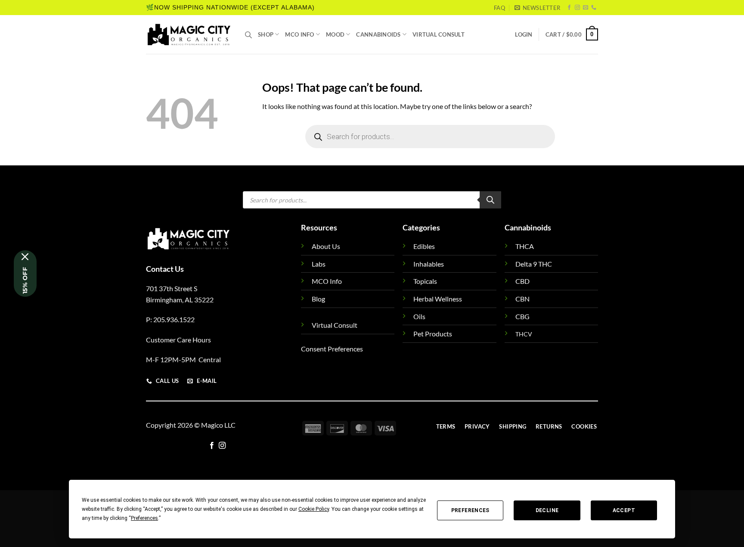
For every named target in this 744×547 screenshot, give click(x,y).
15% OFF (25, 280)
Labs (319, 264)
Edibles (424, 246)
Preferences (470, 510)
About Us (326, 246)
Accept (624, 510)
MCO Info (299, 34)
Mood (335, 34)
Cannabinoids (378, 34)
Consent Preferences (332, 349)
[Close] (25, 256)
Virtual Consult (438, 34)
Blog (318, 299)
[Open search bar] (248, 34)
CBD (522, 281)
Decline (547, 510)
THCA (524, 246)
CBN (522, 299)
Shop (265, 34)
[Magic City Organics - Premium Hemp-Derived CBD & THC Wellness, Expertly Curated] (189, 34)
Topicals (425, 281)
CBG (522, 316)
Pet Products (432, 333)
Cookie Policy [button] (313, 509)
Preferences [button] (144, 518)
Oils (419, 316)
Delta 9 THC (533, 264)
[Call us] (593, 8)
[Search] (490, 199)
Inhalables (428, 264)
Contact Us (165, 269)
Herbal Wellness (437, 299)
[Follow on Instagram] (577, 8)
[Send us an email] (585, 8)
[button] (537, 7)
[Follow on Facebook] (569, 8)
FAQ (499, 7)
